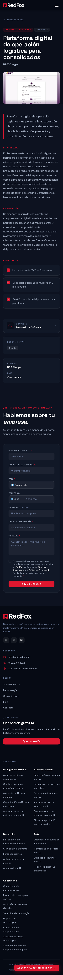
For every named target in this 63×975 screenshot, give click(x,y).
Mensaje (14, 536)
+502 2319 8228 (16, 662)
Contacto (8, 707)
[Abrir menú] (56, 5)
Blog (5, 701)
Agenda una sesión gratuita (36, 968)
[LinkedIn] (6, 640)
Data (36, 834)
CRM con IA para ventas (16, 848)
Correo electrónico (22, 464)
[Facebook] (14, 640)
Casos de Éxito (11, 696)
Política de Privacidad (39, 570)
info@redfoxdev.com (19, 656)
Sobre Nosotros (11, 684)
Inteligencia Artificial (15, 769)
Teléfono (15, 493)
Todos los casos (15, 19)
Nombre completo (20, 450)
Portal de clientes (12, 853)
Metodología (10, 690)
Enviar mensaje (31, 584)
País (12, 479)
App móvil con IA (12, 868)
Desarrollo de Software (18, 30)
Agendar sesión (32, 741)
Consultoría (10, 880)
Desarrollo (9, 834)
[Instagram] (22, 640)
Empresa (18, 507)
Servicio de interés (21, 521)
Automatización (43, 769)
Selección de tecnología (16, 913)
